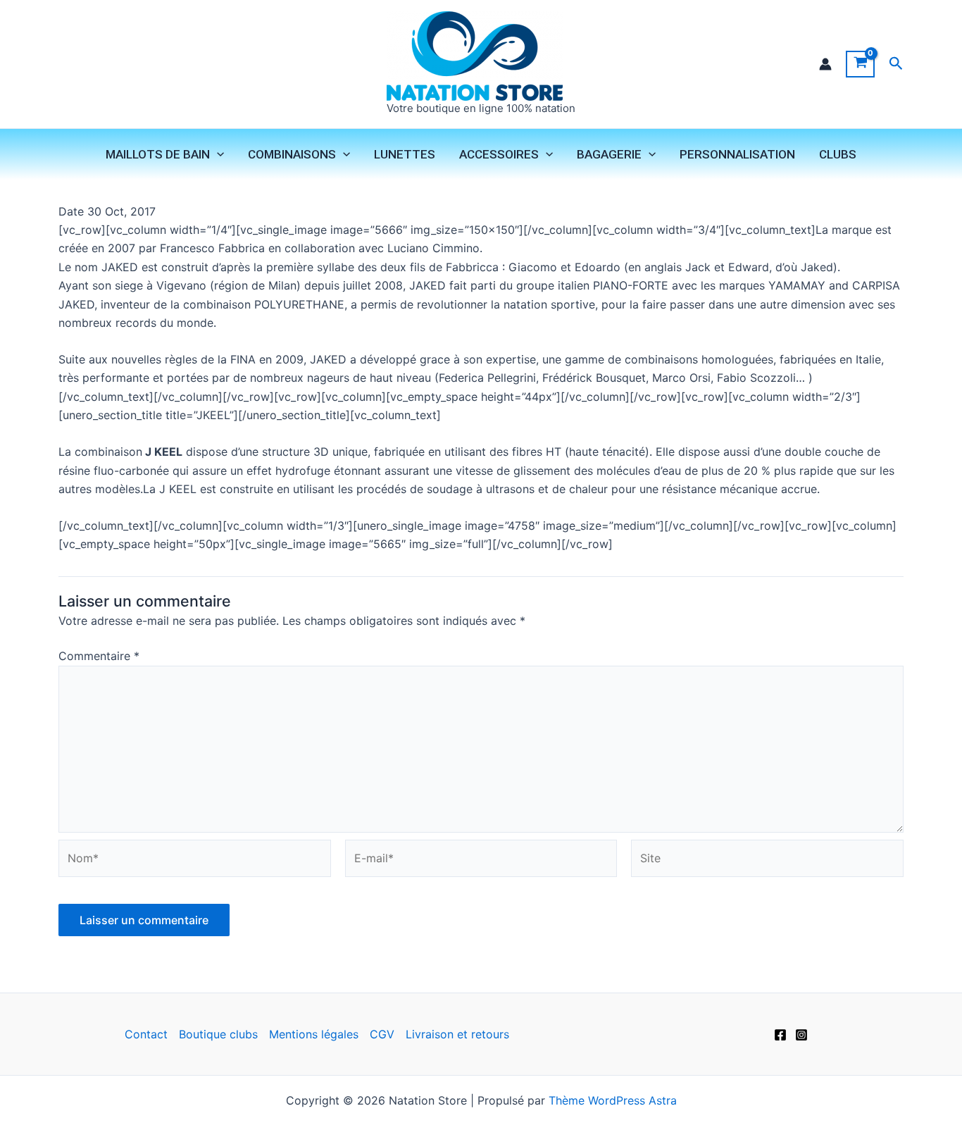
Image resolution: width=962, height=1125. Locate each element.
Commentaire (98, 656)
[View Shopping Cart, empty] (860, 64)
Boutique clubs (218, 1034)
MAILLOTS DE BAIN (158, 154)
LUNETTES (404, 154)
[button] (896, 64)
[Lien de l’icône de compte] (825, 64)
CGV (382, 1034)
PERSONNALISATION (737, 154)
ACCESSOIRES (499, 154)
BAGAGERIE (609, 154)
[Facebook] (780, 1034)
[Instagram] (801, 1034)
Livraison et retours (457, 1034)
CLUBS (837, 154)
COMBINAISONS (292, 154)
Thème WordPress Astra (613, 1100)
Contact (146, 1034)
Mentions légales (313, 1034)
